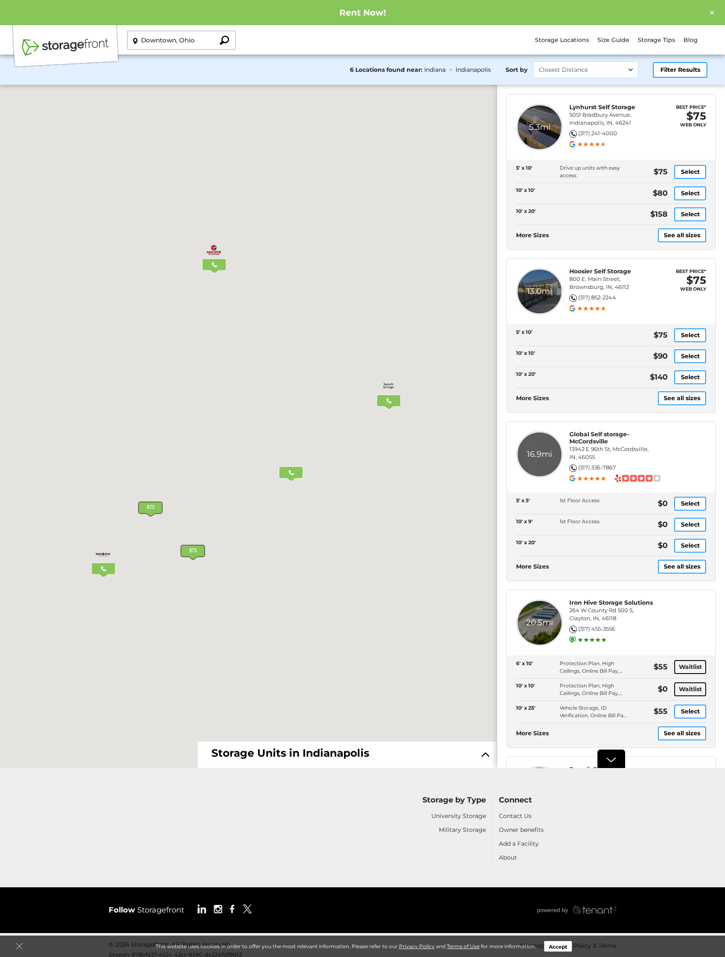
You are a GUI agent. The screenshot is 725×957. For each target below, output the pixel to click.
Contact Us (515, 816)
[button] (192, 545)
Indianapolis (473, 69)
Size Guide (613, 40)
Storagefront (146, 910)
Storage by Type (454, 800)
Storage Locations (562, 40)
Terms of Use (463, 946)
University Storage (458, 816)
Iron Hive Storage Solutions (611, 602)
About (508, 857)
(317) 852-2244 (597, 297)
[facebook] (232, 908)
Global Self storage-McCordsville (599, 438)
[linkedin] (201, 908)
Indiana (435, 69)
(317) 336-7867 (597, 467)
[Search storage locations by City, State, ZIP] (224, 40)
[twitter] (247, 908)
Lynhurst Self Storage (602, 107)
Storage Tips (656, 40)
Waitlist (690, 667)
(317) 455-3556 (596, 628)
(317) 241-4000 (597, 133)
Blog (690, 40)
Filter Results (680, 69)
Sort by (516, 69)
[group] (591, 144)
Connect (515, 800)
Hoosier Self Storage (600, 271)
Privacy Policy (417, 946)
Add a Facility (519, 843)
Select (690, 172)
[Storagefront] (65, 51)
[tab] (347, 755)
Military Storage (462, 830)
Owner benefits (521, 830)
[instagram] (218, 908)
